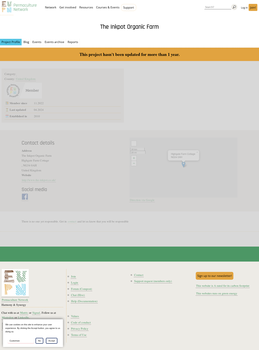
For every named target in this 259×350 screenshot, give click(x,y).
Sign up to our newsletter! (214, 276)
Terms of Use (78, 335)
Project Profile (10, 42)
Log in (244, 7)
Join (73, 276)
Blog (26, 42)
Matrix (24, 312)
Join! (253, 7)
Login (74, 282)
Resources (86, 7)
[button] (183, 164)
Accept (51, 341)
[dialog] (33, 333)
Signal (36, 312)
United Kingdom (26, 79)
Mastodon (7, 317)
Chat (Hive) (78, 295)
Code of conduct (81, 322)
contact (72, 221)
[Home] (6, 7)
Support (128, 7)
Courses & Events (107, 7)
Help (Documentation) (84, 301)
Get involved (67, 7)
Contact (138, 275)
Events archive (54, 42)
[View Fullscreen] (133, 143)
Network (50, 7)
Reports (73, 42)
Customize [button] (15, 341)
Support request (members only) (153, 281)
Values (75, 316)
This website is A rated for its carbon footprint (222, 285)
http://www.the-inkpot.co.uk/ (39, 180)
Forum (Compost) (81, 289)
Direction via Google (142, 200)
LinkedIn (23, 317)
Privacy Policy (79, 328)
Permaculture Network (25, 7)
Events (36, 42)
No (39, 341)
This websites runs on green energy (216, 293)
